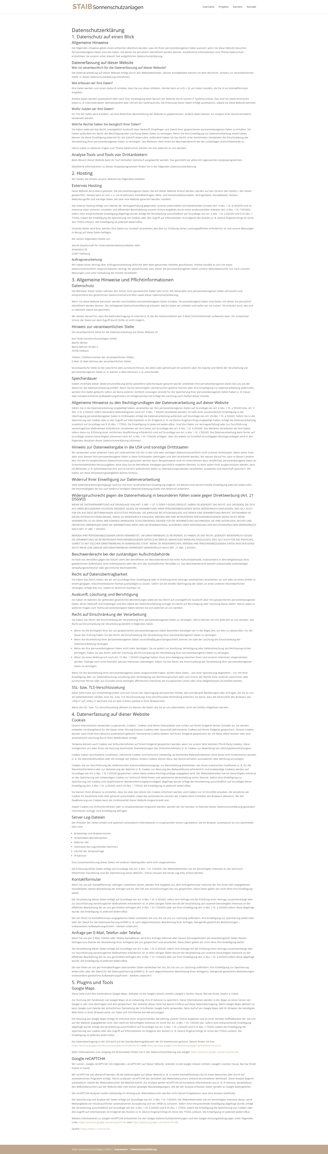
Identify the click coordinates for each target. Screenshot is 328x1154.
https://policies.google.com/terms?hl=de (155, 1122)
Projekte (224, 7)
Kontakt (251, 7)
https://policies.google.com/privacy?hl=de (214, 1052)
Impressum (121, 1149)
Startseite (208, 7)
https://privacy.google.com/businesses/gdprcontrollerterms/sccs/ (184, 1045)
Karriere (237, 7)
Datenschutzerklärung (144, 1149)
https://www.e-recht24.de (95, 1128)
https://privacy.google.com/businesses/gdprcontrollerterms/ (106, 1045)
